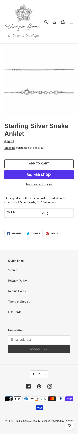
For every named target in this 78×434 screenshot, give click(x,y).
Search (12, 270)
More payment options (39, 184)
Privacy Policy (17, 280)
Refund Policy (17, 291)
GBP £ (37, 374)
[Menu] (71, 21)
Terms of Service (19, 301)
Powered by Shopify (62, 421)
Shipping (9, 147)
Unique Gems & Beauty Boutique (33, 421)
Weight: (11, 212)
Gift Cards (14, 312)
